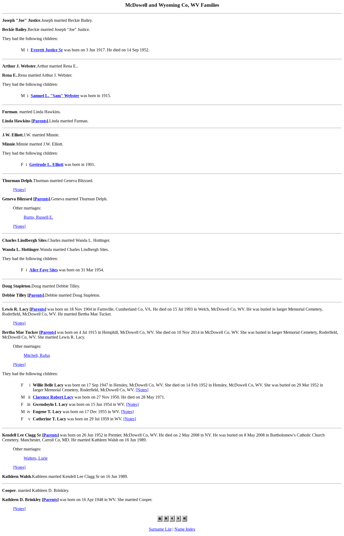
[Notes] (19, 189)
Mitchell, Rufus (37, 355)
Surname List (160, 529)
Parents (40, 121)
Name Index (184, 529)
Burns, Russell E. (38, 217)
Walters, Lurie (36, 458)
